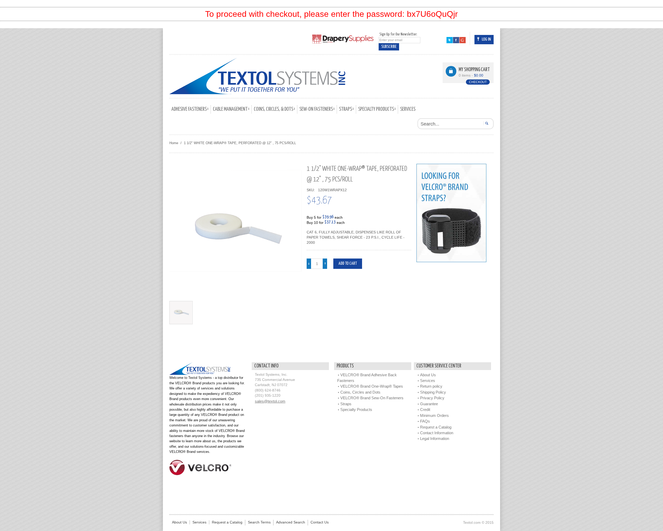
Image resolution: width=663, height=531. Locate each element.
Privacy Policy (432, 398)
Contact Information (436, 433)
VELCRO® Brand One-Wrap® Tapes (371, 386)
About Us (428, 375)
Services (427, 380)
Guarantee (429, 404)
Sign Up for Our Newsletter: (398, 34)
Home (173, 143)
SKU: (312, 190)
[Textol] (257, 76)
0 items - (471, 75)
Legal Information (434, 438)
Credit (425, 409)
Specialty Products (356, 409)
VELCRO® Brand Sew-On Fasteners (371, 398)
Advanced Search (290, 522)
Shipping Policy (433, 392)
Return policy (431, 386)
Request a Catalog (435, 427)
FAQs (425, 421)
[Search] (486, 123)
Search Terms (259, 522)
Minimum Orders (434, 415)
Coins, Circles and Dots (360, 392)
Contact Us (320, 522)
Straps (345, 404)
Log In (486, 39)
